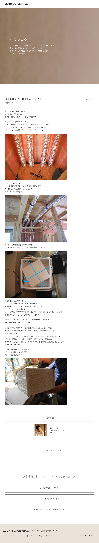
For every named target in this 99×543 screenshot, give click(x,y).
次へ (37, 450)
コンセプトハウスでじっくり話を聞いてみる (48, 509)
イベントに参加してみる (48, 499)
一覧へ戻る (49, 450)
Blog (40, 536)
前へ (61, 450)
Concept (19, 536)
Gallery (5, 536)
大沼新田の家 (9, 103)
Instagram (81, 536)
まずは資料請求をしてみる (48, 488)
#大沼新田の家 (49, 418)
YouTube (91, 536)
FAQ (26, 536)
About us (33, 536)
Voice (12, 536)
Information (48, 536)
